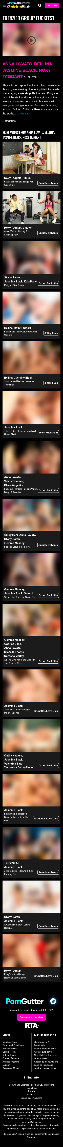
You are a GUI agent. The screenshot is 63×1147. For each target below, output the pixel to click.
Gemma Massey (14, 543)
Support (6, 1065)
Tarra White (11, 863)
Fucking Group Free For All (17, 547)
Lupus (27, 178)
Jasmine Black (20, 70)
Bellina (43, 63)
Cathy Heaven (13, 755)
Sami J (28, 593)
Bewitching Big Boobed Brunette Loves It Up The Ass (16, 817)
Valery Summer (13, 481)
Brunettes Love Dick (46, 711)
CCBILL (31, 1094)
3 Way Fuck (51, 333)
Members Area (10, 1042)
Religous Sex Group (14, 285)
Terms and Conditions (13, 1045)
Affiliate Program (11, 1061)
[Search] (39, 5)
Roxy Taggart (12, 178)
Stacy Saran (12, 277)
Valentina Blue (13, 763)
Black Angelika (13, 485)
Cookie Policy (9, 1052)
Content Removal (11, 1058)
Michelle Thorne (14, 652)
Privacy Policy (10, 1048)
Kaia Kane (30, 281)
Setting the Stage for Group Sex (19, 597)
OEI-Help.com (46, 1085)
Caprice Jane (12, 644)
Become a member (31, 1017)
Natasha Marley (14, 656)
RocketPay (31, 1088)
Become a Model (11, 1068)
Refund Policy (9, 1055)
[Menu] (4, 5)
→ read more (23, 113)
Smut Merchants (48, 183)
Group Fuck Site (48, 283)
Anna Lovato (17, 63)
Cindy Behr (11, 535)
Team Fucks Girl (48, 432)
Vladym (27, 227)
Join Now (52, 6)
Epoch (31, 1091)
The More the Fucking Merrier (18, 767)
